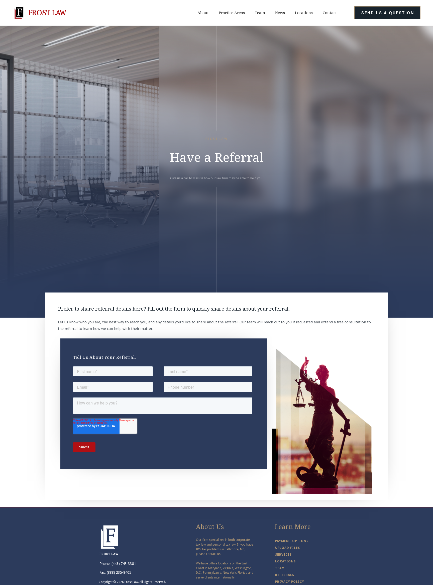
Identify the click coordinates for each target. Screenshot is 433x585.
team (260, 13)
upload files (287, 548)
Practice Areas (232, 13)
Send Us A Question (387, 13)
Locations (304, 13)
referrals (284, 575)
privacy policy (289, 581)
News (280, 13)
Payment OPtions (291, 541)
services (283, 554)
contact (330, 13)
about (203, 13)
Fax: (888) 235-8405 (115, 572)
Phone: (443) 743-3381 (117, 564)
